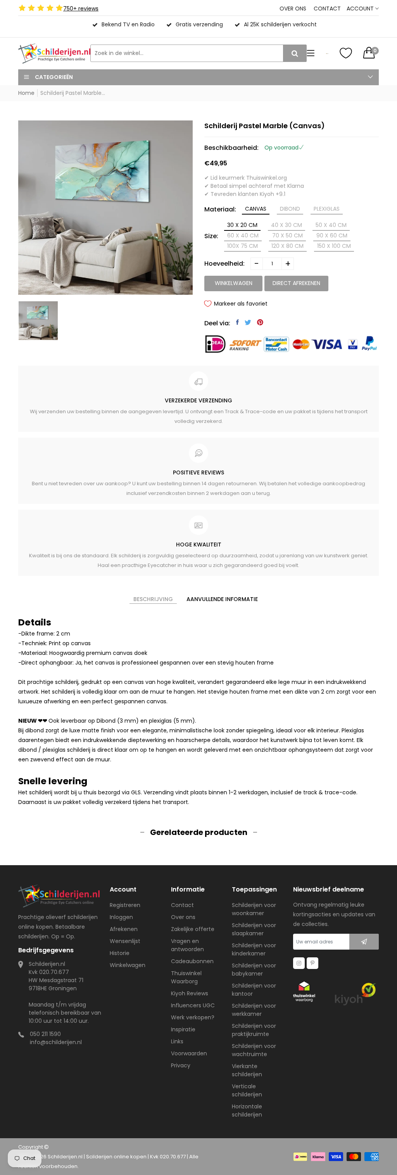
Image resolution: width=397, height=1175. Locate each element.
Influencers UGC (193, 1005)
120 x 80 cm (287, 246)
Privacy (180, 1065)
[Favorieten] (346, 53)
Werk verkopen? (192, 1017)
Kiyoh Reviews (189, 993)
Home (26, 93)
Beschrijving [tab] (153, 599)
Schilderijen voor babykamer (254, 969)
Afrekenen (124, 929)
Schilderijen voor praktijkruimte (254, 1030)
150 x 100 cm (334, 246)
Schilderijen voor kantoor (254, 990)
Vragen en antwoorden (187, 945)
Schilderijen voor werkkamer (254, 1010)
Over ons (293, 8)
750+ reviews (80, 8)
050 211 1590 (45, 1034)
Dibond (290, 209)
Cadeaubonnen (192, 961)
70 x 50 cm (287, 235)
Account (361, 8)
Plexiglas (327, 209)
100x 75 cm (242, 246)
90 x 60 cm (331, 235)
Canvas (255, 209)
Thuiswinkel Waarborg (186, 977)
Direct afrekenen (296, 283)
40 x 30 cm (286, 225)
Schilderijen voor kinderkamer (254, 949)
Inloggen (121, 917)
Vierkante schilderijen (247, 1070)
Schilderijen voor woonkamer (254, 909)
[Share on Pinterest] (260, 322)
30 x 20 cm (242, 225)
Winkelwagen (127, 965)
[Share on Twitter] (248, 322)
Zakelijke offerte (192, 929)
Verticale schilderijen (247, 1090)
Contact (327, 8)
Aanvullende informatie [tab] (222, 599)
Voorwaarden (189, 1053)
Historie (119, 953)
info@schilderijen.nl (56, 1042)
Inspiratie (183, 1029)
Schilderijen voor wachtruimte (254, 1050)
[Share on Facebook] (237, 322)
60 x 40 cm (243, 235)
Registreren (125, 905)
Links (177, 1041)
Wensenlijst (125, 941)
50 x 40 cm (331, 225)
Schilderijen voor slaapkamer (254, 929)
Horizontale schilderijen (247, 1110)
